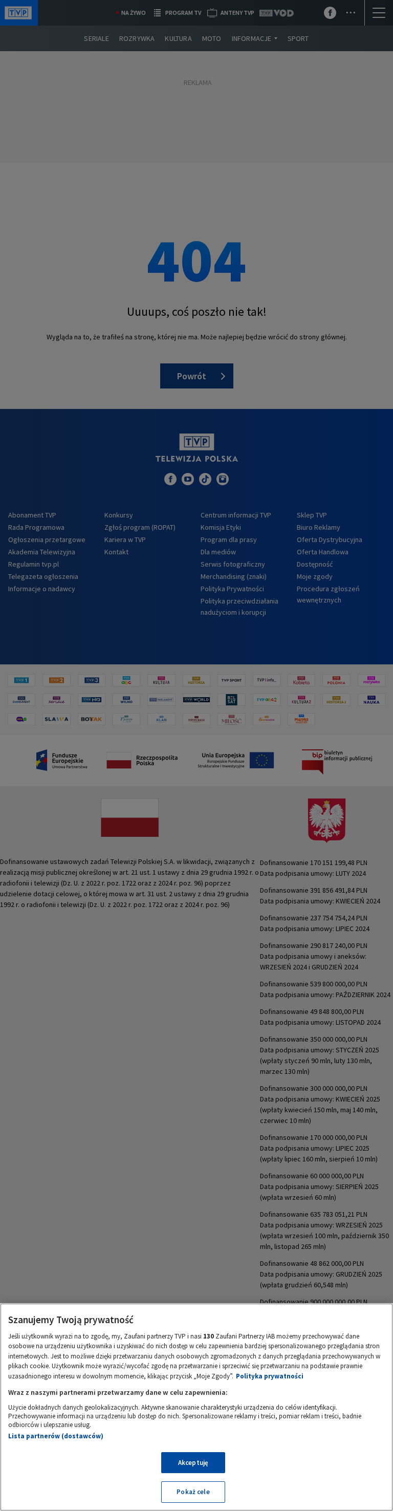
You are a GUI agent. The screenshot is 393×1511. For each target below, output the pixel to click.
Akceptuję (193, 1462)
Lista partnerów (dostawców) (55, 1436)
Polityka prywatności (269, 1376)
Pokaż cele (193, 1491)
